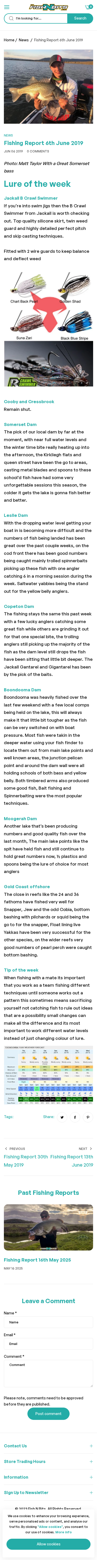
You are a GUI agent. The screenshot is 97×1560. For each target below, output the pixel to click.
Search (80, 18)
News (24, 40)
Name (10, 1313)
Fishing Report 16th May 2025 (37, 1260)
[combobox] (48, 18)
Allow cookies (49, 1544)
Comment (14, 1356)
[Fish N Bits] (48, 7)
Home (9, 40)
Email (10, 1335)
